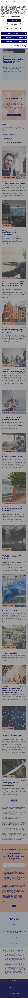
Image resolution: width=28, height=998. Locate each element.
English (5, 4)
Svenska (12, 4)
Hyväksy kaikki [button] (14, 20)
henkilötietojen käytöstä (15, 16)
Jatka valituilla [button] (14, 24)
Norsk (9, 4)
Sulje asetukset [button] (13, 28)
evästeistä (7, 16)
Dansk (2, 4)
